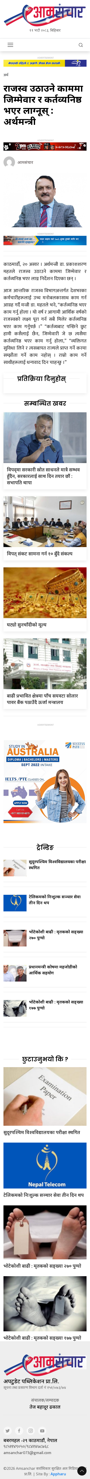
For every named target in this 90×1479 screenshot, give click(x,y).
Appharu (58, 1473)
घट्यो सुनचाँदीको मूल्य (27, 625)
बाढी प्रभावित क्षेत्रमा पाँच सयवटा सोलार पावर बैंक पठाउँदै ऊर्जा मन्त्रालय (42, 699)
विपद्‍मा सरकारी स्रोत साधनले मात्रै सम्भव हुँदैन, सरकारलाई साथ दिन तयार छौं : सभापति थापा (43, 476)
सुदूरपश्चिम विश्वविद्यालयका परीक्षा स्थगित (41, 1132)
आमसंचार (25, 162)
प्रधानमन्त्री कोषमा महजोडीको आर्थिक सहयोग (53, 969)
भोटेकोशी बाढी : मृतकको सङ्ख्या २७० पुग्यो (42, 1266)
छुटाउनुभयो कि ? (45, 1059)
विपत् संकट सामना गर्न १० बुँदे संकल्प (39, 554)
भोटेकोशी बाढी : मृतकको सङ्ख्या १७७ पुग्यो (42, 1338)
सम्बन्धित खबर (45, 403)
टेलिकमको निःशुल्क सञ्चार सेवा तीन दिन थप (43, 1195)
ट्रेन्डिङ (45, 848)
